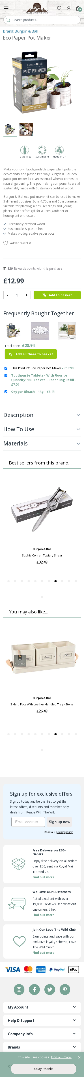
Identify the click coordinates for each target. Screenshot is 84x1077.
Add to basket (60, 295)
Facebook (34, 989)
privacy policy (64, 832)
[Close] (79, 1055)
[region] (42, 1064)
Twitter (49, 989)
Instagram (19, 989)
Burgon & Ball (26, 31)
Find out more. (61, 1057)
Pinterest (65, 989)
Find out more (43, 877)
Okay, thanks (43, 1069)
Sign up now (59, 822)
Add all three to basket (34, 354)
